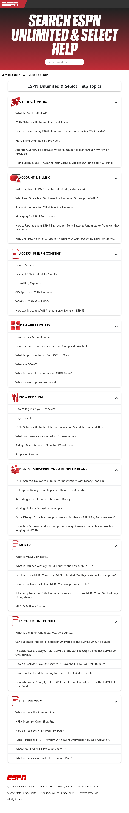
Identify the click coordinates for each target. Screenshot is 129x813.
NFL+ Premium (30, 701)
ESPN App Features (34, 325)
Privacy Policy (65, 786)
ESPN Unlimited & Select (35, 75)
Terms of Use (46, 786)
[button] (116, 102)
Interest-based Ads (88, 792)
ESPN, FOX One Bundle (37, 621)
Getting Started (33, 102)
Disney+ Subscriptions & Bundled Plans (53, 469)
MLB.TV (25, 545)
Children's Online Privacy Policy (57, 792)
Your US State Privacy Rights (21, 792)
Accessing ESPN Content (40, 253)
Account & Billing (34, 178)
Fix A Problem (31, 397)
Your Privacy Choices (87, 786)
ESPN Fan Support (11, 75)
